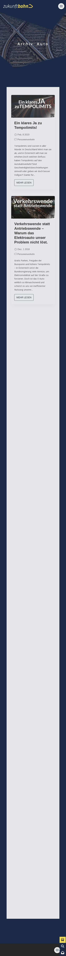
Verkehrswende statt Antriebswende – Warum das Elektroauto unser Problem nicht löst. (32, 233)
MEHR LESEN (23, 182)
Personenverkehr (26, 139)
